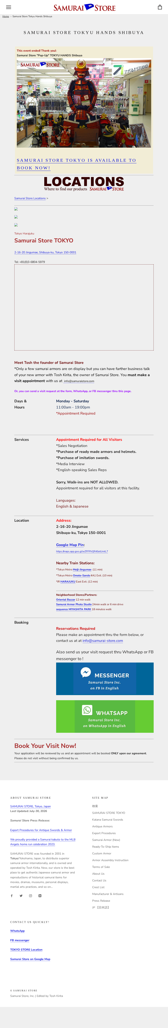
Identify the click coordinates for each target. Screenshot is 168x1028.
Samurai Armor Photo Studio (74, 604)
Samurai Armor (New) (106, 840)
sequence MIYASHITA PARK (73, 609)
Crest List (98, 887)
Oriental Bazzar (65, 600)
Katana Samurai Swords (107, 820)
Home (5, 16)
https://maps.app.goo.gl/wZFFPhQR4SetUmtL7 (82, 551)
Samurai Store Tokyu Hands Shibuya (32, 16)
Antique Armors (102, 826)
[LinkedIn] (40, 895)
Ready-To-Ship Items (105, 847)
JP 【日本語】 (101, 907)
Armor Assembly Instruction (110, 860)
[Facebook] (11, 895)
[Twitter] (21, 895)
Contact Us (99, 880)
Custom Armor (101, 853)
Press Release (101, 901)
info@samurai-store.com (103, 640)
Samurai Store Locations (30, 198)
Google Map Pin (70, 544)
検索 (95, 806)
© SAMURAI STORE (23, 990)
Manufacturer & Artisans (108, 894)
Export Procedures (104, 833)
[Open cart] (160, 7)
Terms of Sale (101, 867)
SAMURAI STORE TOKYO (108, 813)
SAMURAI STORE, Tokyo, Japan (30, 806)
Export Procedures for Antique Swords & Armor (41, 830)
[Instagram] (30, 895)
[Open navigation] (8, 7)
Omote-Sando (81, 575)
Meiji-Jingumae (82, 569)
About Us (98, 874)
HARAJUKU (67, 582)
